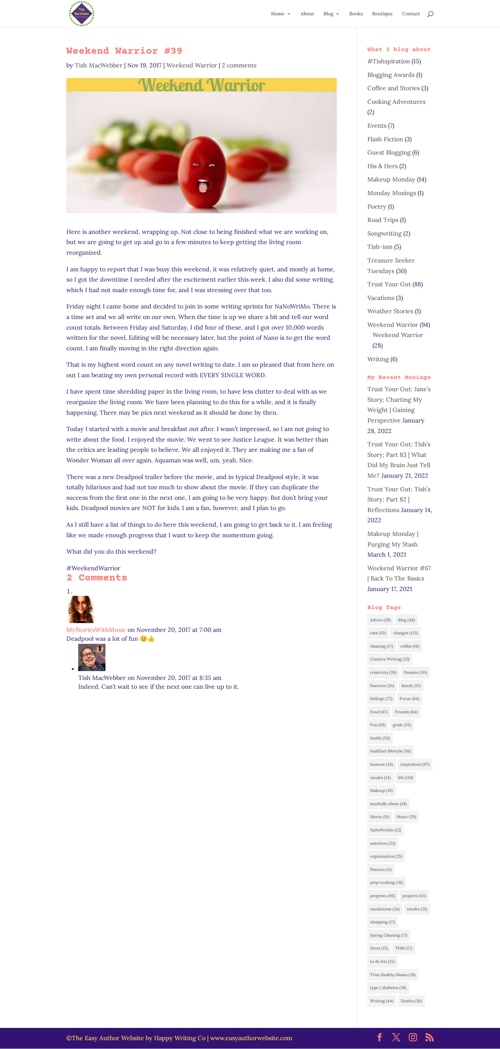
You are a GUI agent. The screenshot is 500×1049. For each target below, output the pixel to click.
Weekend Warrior (191, 65)
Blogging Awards (391, 75)
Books (356, 14)
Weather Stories (390, 311)
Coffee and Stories (393, 88)
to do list (382, 961)
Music (406, 816)
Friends (406, 711)
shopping (382, 921)
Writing (378, 359)
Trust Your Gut (389, 284)
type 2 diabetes (388, 987)
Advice (380, 619)
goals (402, 724)
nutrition (383, 843)
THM (403, 948)
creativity (383, 672)
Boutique (382, 14)
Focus (409, 698)
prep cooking (386, 882)
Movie (379, 816)
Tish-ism (380, 247)
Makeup (381, 790)
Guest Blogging (389, 152)
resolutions (385, 908)
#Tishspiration (388, 61)
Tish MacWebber (98, 65)
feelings (381, 698)
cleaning (381, 646)
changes (405, 632)
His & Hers (382, 166)
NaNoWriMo (385, 829)
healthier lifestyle (390, 750)
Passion (381, 869)
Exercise (382, 685)
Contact (411, 14)
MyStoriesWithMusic (96, 630)
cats (378, 632)
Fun (378, 724)
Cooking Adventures (396, 102)
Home (278, 14)
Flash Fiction (385, 139)
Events (376, 125)
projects (414, 895)
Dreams (415, 672)
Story (379, 948)
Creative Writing (390, 659)
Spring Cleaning (388, 935)
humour (381, 764)
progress (382, 895)
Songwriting (384, 233)
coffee (409, 646)
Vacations (380, 298)
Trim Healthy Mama (393, 974)
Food (379, 711)
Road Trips (382, 220)
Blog (328, 14)
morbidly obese (388, 803)
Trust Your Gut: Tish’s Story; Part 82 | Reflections (398, 499)
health (380, 738)
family (411, 685)
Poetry (376, 206)
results (417, 908)
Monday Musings (391, 193)
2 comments (239, 65)
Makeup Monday (391, 179)
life (405, 777)
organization (386, 856)
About (307, 14)
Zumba (411, 1000)
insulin (380, 777)
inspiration (415, 764)
